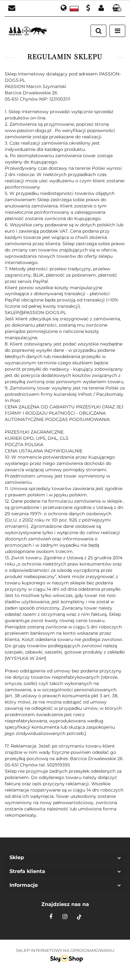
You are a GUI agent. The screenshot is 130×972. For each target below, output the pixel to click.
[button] (117, 8)
